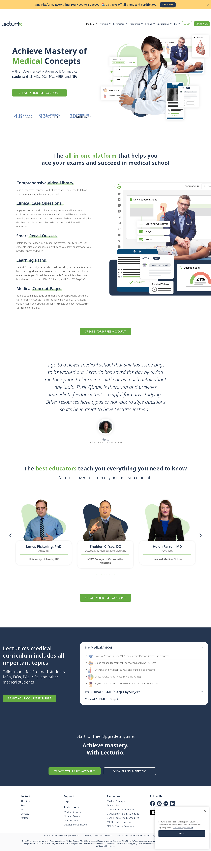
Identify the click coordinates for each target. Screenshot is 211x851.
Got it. (182, 833)
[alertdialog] (105, 4)
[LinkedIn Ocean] (172, 803)
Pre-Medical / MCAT (99, 647)
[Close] (205, 811)
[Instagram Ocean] (165, 803)
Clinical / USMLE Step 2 (101, 699)
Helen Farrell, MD (167, 546)
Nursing (104, 23)
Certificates (118, 23)
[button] (10, 535)
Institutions (163, 23)
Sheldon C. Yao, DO (105, 546)
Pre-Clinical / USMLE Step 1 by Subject (112, 692)
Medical (90, 23)
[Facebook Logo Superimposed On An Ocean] (152, 803)
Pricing (148, 23)
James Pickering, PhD (43, 546)
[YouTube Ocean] (159, 803)
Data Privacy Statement (183, 827)
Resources (135, 23)
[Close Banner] (208, 4)
